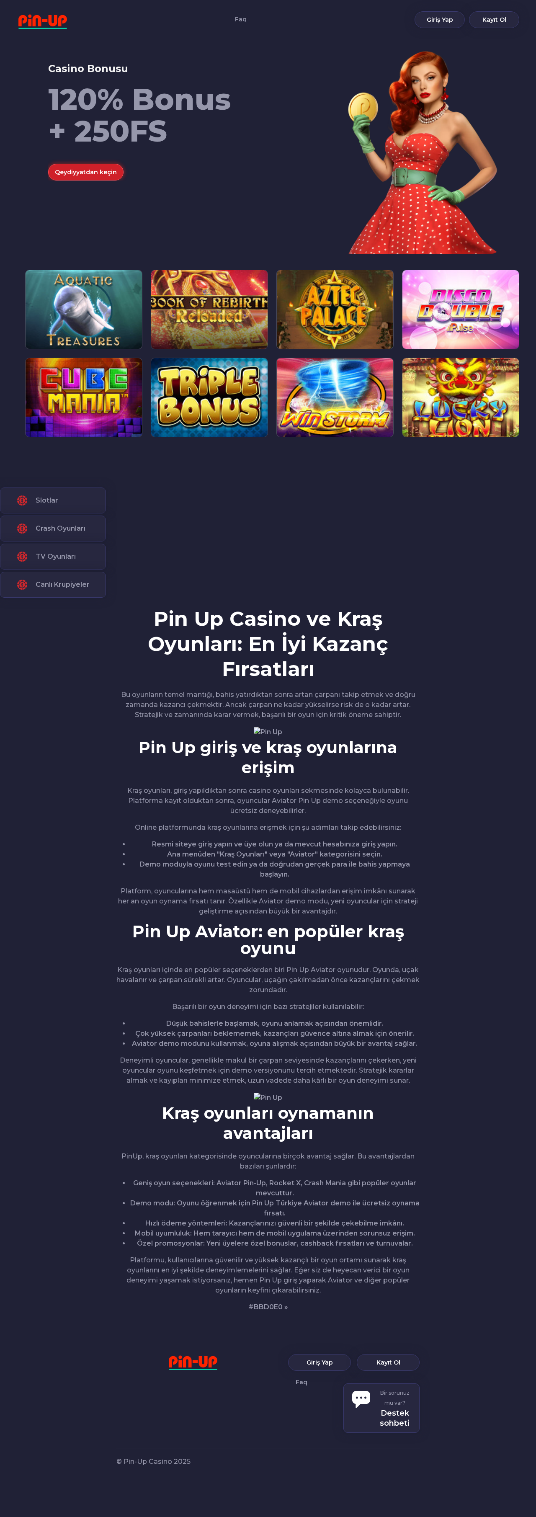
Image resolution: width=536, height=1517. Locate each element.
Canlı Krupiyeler (63, 584)
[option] (283, 121)
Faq (241, 18)
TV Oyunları (56, 556)
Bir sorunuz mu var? (395, 1409)
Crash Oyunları (60, 528)
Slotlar (47, 500)
